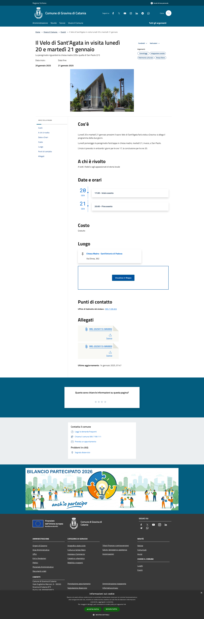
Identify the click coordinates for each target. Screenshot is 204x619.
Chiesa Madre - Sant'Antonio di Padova (104, 253)
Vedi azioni (154, 43)
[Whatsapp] (147, 13)
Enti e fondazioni (39, 558)
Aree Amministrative (41, 549)
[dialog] (102, 604)
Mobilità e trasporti (75, 562)
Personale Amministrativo (43, 566)
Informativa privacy (110, 588)
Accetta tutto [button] (93, 609)
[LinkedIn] (135, 13)
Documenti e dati (39, 571)
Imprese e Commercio (76, 554)
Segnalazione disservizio (77, 588)
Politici (35, 562)
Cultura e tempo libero (76, 549)
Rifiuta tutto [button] (111, 609)
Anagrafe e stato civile (76, 545)
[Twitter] (118, 13)
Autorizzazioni (108, 554)
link (124, 604)
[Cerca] (168, 13)
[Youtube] (124, 13)
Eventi (63, 32)
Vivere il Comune (51, 32)
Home (37, 32)
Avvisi (139, 554)
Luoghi (140, 565)
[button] (102, 614)
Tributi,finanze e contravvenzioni (115, 545)
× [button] (201, 593)
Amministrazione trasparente (114, 583)
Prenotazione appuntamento (79, 583)
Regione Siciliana (39, 3)
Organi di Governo (40, 545)
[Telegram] (141, 13)
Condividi (141, 43)
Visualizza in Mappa (123, 277)
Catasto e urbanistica (76, 558)
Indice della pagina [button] (45, 120)
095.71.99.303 (111, 309)
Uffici (35, 554)
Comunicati (142, 549)
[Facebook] (112, 13)
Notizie (140, 545)
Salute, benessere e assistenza (114, 549)
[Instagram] (130, 13)
